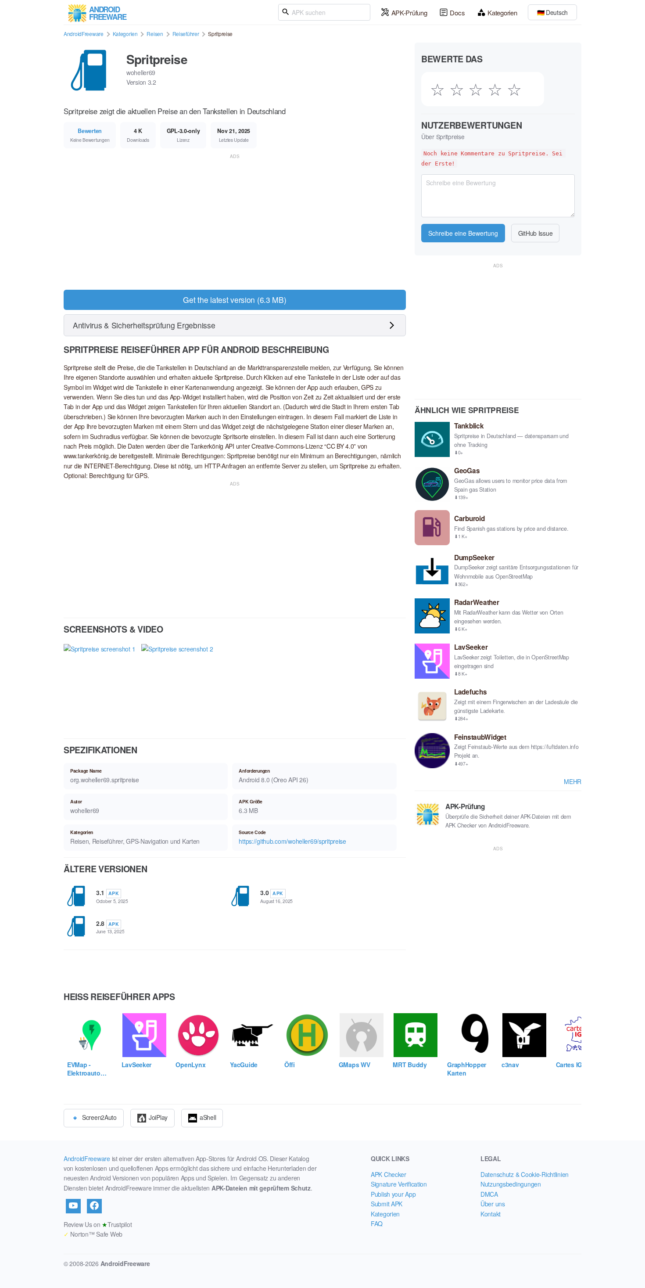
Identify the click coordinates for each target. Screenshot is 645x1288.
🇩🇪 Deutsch (552, 12)
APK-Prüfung (409, 12)
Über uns (492, 1203)
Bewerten (90, 131)
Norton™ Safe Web (93, 1234)
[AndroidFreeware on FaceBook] (94, 1206)
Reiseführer (185, 33)
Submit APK (386, 1203)
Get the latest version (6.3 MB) (234, 299)
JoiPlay (158, 1116)
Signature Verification (399, 1184)
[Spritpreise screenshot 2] (177, 683)
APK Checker (388, 1174)
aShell (208, 1116)
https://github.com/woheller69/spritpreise (292, 841)
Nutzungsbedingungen (510, 1184)
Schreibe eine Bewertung (463, 233)
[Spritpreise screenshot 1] (99, 683)
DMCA (489, 1194)
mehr (572, 781)
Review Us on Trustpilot (98, 1224)
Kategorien (502, 12)
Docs (457, 12)
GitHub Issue (535, 233)
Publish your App (393, 1194)
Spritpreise (156, 59)
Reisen (155, 33)
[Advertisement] (235, 222)
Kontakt (490, 1213)
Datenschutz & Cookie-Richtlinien (524, 1174)
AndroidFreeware (84, 33)
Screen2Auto (99, 1116)
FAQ (377, 1223)
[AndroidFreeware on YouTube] (73, 1206)
